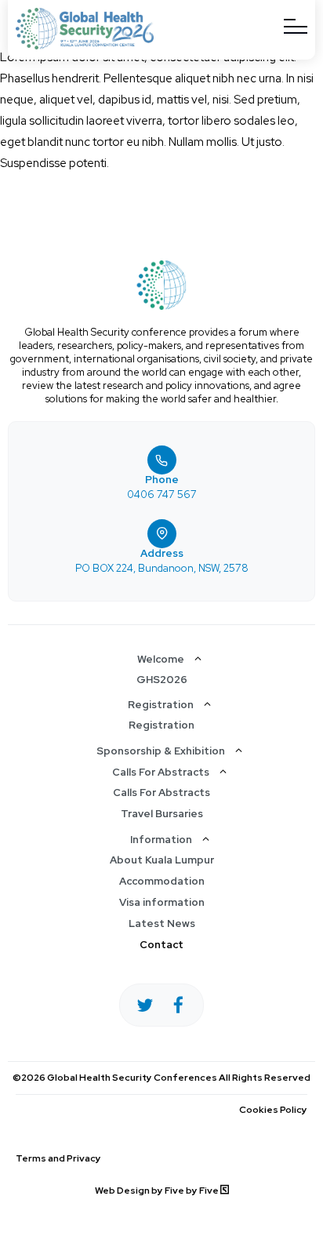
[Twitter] (145, 1005)
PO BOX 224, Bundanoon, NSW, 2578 (162, 568)
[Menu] (295, 26)
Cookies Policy (273, 1109)
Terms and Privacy (58, 1158)
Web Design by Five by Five (157, 1190)
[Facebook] (178, 1005)
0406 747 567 (162, 494)
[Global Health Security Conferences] (85, 45)
